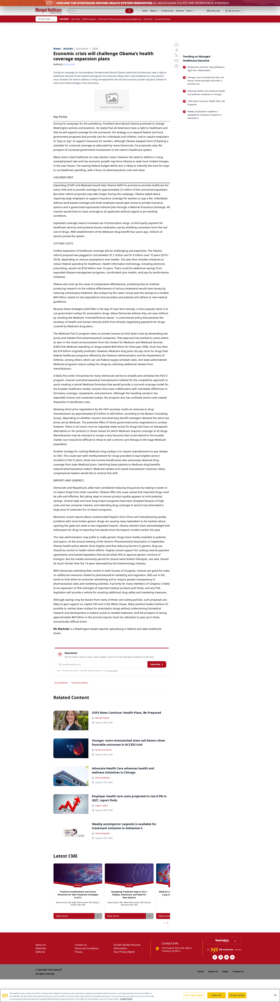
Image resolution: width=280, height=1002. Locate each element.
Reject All (216, 995)
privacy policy (112, 670)
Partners (180, 10)
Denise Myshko (102, 777)
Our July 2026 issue (162, 19)
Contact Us (81, 944)
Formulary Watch (79, 682)
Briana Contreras (103, 749)
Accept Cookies (237, 995)
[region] (140, 995)
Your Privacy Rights (124, 951)
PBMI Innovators (89, 19)
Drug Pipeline (61, 682)
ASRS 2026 (148, 19)
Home (201, 971)
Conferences (167, 10)
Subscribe (155, 664)
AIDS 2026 (75, 19)
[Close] (275, 995)
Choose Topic (44, 18)
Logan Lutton (101, 805)
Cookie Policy (126, 999)
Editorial (40, 951)
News (145, 10)
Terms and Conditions (87, 948)
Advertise (41, 948)
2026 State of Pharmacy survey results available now (119, 19)
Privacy (79, 951)
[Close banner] (276, 4)
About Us (41, 944)
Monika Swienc (102, 717)
